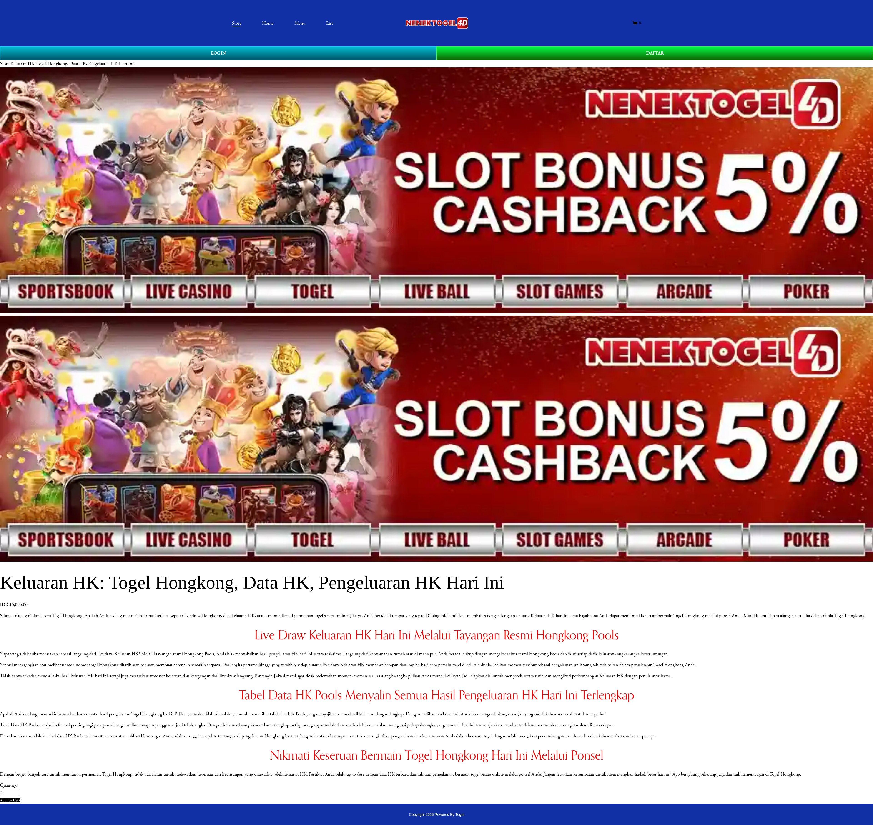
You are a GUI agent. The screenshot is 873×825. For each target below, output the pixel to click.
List (329, 23)
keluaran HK (295, 774)
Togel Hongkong (67, 616)
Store (4, 64)
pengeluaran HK (283, 654)
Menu (299, 23)
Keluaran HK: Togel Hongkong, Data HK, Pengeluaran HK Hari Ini (71, 64)
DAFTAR (655, 53)
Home (267, 23)
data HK (287, 714)
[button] (10, 800)
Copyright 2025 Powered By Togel (436, 814)
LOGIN (218, 53)
